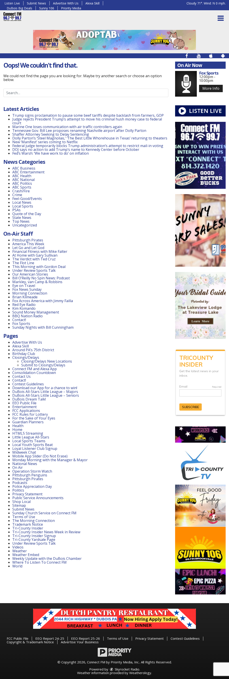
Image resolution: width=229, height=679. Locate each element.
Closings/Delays (25, 357)
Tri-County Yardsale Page (33, 539)
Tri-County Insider (27, 528)
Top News (21, 221)
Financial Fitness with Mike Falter (39, 251)
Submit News (36, 3)
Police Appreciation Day (32, 486)
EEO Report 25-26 (85, 638)
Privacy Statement (27, 494)
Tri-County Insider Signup (34, 535)
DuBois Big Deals (19, 8)
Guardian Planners (28, 421)
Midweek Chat (24, 452)
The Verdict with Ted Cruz (34, 259)
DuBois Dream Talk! (29, 399)
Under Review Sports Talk (34, 270)
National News (24, 463)
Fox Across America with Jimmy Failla (42, 300)
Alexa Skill (92, 3)
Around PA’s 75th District (33, 349)
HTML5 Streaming (27, 433)
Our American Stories (30, 274)
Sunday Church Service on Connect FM (44, 513)
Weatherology (140, 673)
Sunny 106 (46, 8)
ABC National (23, 179)
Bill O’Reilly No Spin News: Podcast (41, 278)
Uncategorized (24, 225)
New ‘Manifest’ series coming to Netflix (45, 141)
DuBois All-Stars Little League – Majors (45, 391)
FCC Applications (26, 410)
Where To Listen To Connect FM (39, 562)
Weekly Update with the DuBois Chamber (47, 558)
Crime (17, 194)
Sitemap (19, 505)
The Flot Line (23, 262)
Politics (18, 490)
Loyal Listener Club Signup (34, 448)
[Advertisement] (114, 40)
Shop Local (21, 501)
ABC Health (21, 175)
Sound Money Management (35, 312)
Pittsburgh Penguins (29, 475)
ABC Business (23, 168)
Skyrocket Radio (126, 669)
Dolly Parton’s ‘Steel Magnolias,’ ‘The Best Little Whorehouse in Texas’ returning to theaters (89, 138)
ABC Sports (21, 187)
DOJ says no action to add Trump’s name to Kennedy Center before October (75, 149)
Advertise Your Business (80, 642)
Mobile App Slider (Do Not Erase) (40, 456)
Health (17, 425)
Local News (21, 202)
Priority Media (71, 8)
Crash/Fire (21, 191)
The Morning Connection (33, 520)
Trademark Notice (27, 524)
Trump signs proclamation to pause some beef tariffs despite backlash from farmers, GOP (88, 115)
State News (21, 217)
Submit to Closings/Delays (43, 365)
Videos (17, 547)
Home (17, 429)
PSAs (16, 210)
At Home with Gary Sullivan (34, 255)
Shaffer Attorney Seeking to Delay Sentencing (51, 134)
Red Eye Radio (24, 304)
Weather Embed (25, 554)
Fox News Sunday (27, 289)
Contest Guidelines (28, 384)
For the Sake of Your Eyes (33, 418)
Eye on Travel (23, 285)
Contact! (19, 319)
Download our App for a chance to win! (44, 387)
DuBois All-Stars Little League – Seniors (45, 395)
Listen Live (12, 3)
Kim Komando (24, 308)
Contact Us (21, 376)
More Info (210, 88)
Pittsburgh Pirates (27, 240)
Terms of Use (23, 516)
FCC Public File (17, 638)
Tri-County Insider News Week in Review (46, 531)
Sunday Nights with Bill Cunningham (43, 327)
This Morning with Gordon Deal (39, 266)
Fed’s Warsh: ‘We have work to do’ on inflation (50, 153)
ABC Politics (22, 183)
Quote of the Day (26, 213)
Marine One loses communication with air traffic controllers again (67, 126)
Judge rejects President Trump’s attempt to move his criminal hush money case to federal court (87, 121)
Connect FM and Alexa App (34, 368)
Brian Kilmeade (25, 297)
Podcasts (19, 482)
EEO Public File (24, 403)
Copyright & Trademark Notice (30, 642)
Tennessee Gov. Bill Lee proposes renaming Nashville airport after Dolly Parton (79, 130)
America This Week (28, 243)
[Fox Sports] (186, 84)
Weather (19, 550)
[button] (221, 18)
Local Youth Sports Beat (32, 444)
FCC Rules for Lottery (30, 414)
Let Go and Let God (28, 247)
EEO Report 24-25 (49, 638)
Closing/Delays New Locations (46, 361)
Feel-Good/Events (27, 198)
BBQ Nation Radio (27, 316)
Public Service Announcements (38, 497)
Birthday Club (23, 353)
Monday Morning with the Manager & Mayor (50, 459)
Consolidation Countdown (34, 372)
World (17, 566)
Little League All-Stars (30, 437)
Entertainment (24, 406)
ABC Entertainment (28, 172)
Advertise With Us (65, 3)
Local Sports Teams (28, 440)
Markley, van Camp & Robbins (37, 281)
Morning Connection (29, 293)
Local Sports (22, 206)
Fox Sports (21, 323)
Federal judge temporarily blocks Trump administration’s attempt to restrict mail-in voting (87, 145)
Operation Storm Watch (32, 471)
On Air (17, 467)
